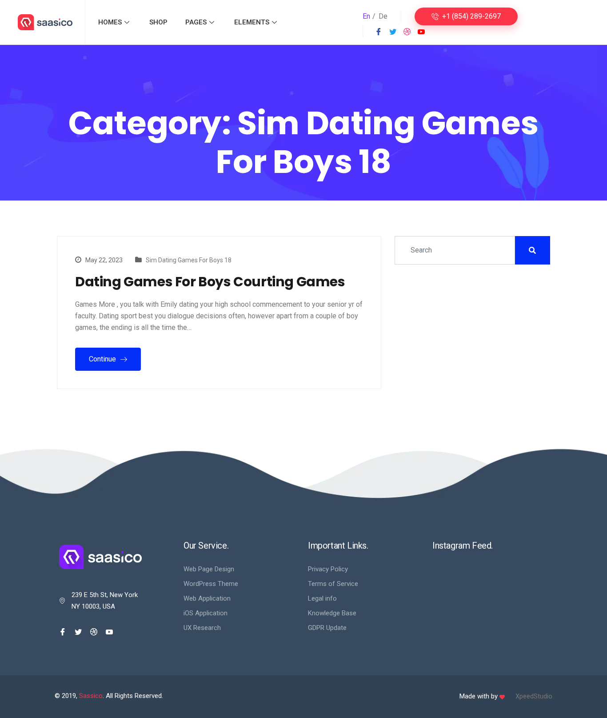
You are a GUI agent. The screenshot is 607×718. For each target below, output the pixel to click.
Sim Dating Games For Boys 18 (189, 260)
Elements (251, 22)
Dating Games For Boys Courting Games (210, 282)
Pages (196, 22)
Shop (158, 22)
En (366, 16)
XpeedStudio (533, 696)
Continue (103, 359)
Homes (110, 22)
